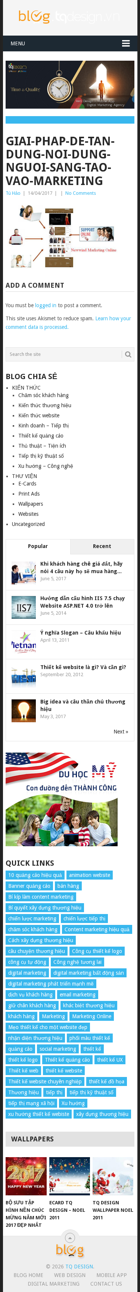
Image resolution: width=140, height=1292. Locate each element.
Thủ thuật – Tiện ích (42, 446)
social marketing (58, 1049)
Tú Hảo (13, 193)
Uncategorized (28, 524)
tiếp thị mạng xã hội (31, 1103)
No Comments (80, 193)
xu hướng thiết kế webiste (38, 1114)
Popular (38, 546)
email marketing (78, 995)
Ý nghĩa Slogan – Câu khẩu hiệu (80, 633)
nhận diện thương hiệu (35, 1038)
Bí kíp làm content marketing (41, 897)
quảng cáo (20, 1049)
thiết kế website (64, 1071)
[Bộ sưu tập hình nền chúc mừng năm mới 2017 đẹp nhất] (26, 1176)
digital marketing (27, 973)
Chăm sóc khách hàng (43, 395)
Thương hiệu (23, 1092)
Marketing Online (91, 1016)
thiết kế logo (23, 1060)
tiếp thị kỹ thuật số (91, 1092)
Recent (102, 546)
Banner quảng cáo (29, 886)
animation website (89, 875)
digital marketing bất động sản (88, 973)
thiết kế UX (110, 1060)
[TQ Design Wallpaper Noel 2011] (113, 1176)
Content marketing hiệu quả (97, 929)
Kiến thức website (38, 415)
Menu (17, 43)
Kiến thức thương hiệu (44, 405)
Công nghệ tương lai (77, 962)
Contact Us (106, 1284)
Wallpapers (30, 504)
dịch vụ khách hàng (30, 995)
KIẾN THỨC (26, 388)
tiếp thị (54, 1092)
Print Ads (29, 494)
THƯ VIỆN (24, 476)
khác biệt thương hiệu (89, 1005)
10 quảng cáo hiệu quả (35, 875)
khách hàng (21, 1016)
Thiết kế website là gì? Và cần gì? (83, 667)
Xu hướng (73, 1103)
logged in (45, 305)
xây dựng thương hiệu (102, 1114)
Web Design (69, 1275)
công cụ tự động (27, 962)
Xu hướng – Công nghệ (45, 466)
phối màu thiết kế (89, 1038)
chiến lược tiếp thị (84, 919)
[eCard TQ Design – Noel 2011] (69, 1176)
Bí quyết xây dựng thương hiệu (44, 908)
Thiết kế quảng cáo (40, 436)
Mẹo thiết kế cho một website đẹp (47, 1027)
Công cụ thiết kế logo (97, 951)
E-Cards (27, 484)
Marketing (53, 1016)
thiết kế (92, 1049)
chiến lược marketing (32, 919)
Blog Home (28, 1275)
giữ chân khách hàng (32, 1005)
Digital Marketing (54, 1284)
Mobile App (111, 1275)
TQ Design (79, 1267)
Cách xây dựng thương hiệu (40, 940)
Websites (28, 514)
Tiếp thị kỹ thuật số (41, 456)
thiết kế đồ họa (106, 1081)
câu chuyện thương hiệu (36, 951)
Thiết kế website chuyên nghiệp (45, 1081)
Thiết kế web (23, 1071)
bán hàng (68, 886)
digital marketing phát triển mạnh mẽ (51, 984)
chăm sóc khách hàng (32, 929)
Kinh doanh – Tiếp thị (43, 426)
